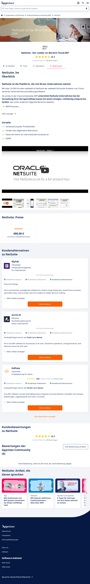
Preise (25, 66)
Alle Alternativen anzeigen (45, 416)
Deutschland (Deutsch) (20, 577)
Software (5, 552)
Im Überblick (10, 66)
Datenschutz (6, 531)
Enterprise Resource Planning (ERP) (39, 15)
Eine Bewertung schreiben (75, 446)
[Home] (2, 15)
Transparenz (6, 535)
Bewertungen (57, 66)
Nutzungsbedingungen (10, 540)
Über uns (5, 548)
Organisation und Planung (15, 15)
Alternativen (40, 66)
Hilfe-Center (6, 567)
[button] (45, 170)
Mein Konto (6, 563)
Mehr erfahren (45, 304)
